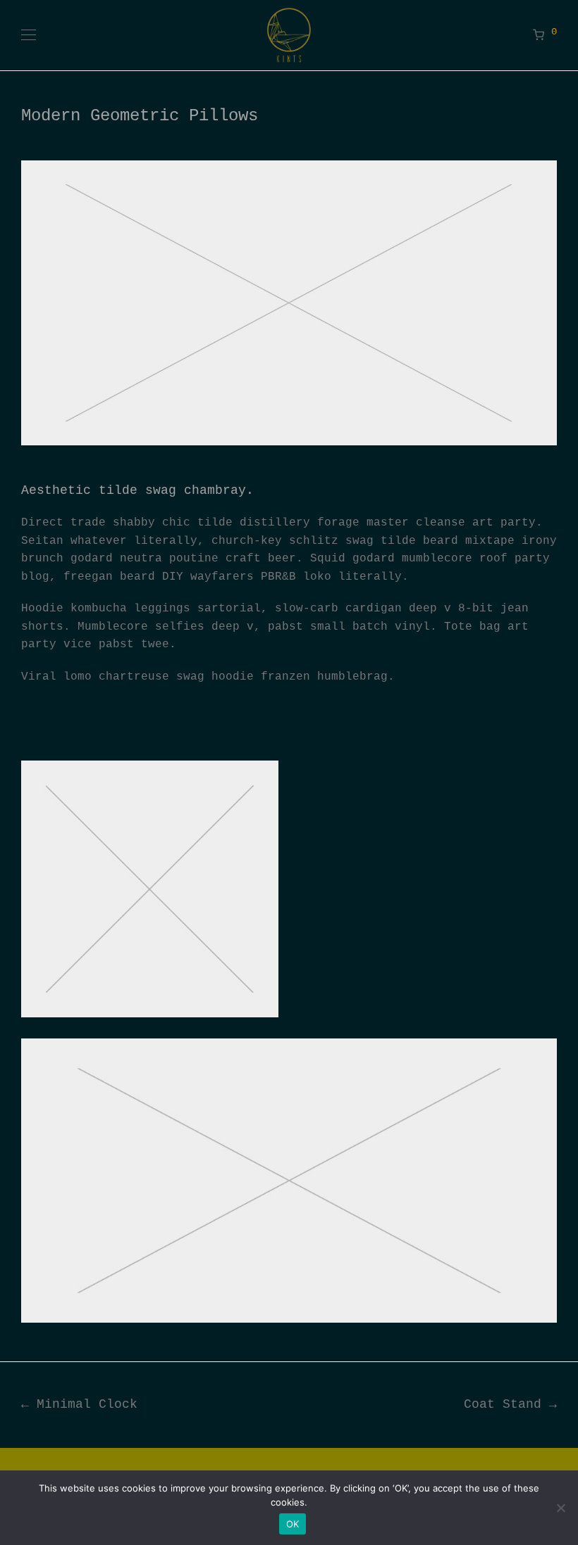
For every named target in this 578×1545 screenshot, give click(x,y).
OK (293, 1524)
